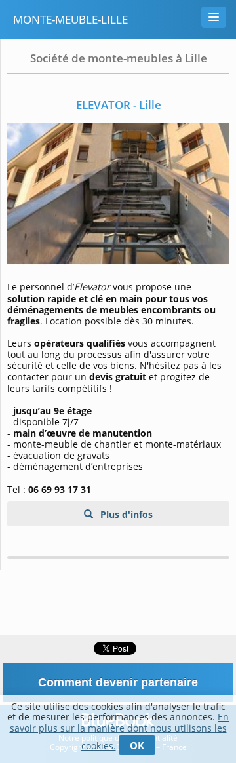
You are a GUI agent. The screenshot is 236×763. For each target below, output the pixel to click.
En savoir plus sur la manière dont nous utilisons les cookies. (119, 731)
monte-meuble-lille (70, 19)
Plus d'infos (125, 514)
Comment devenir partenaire (118, 682)
